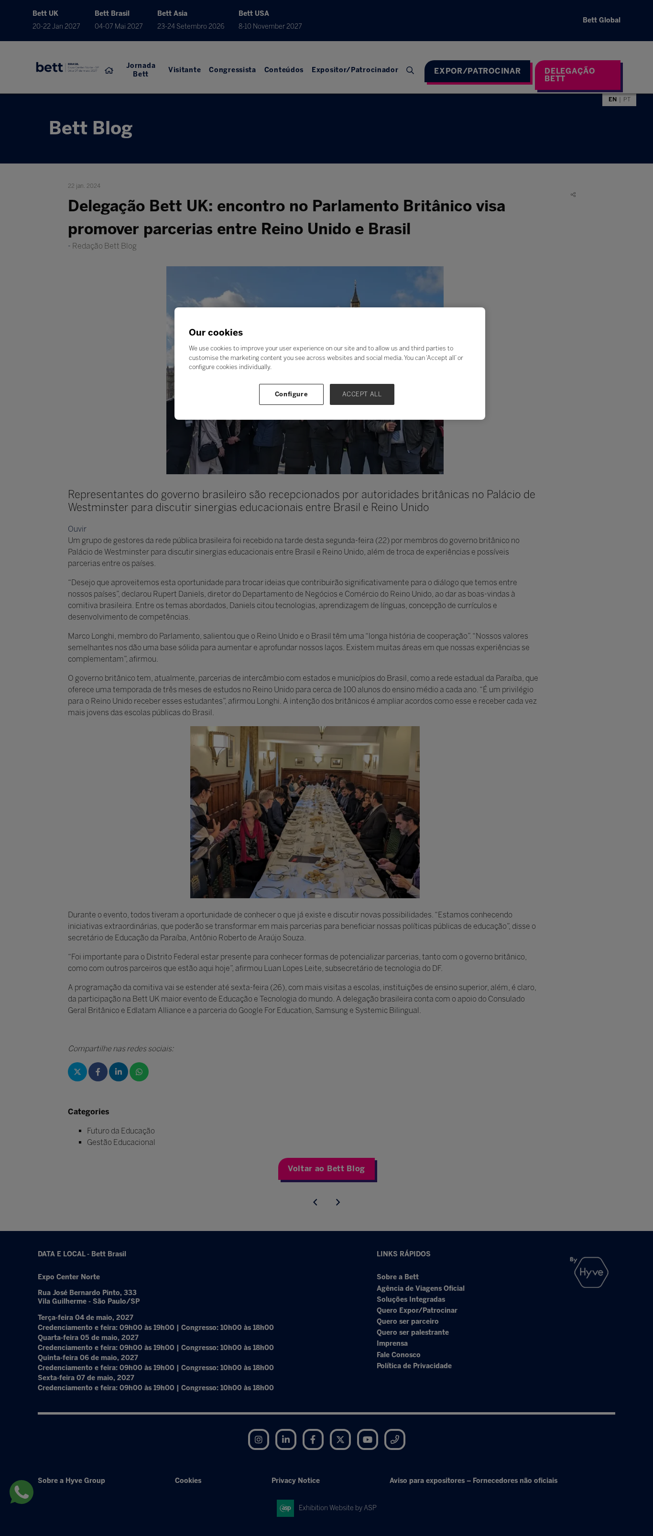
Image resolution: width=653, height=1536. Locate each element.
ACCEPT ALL (362, 394)
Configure (291, 394)
